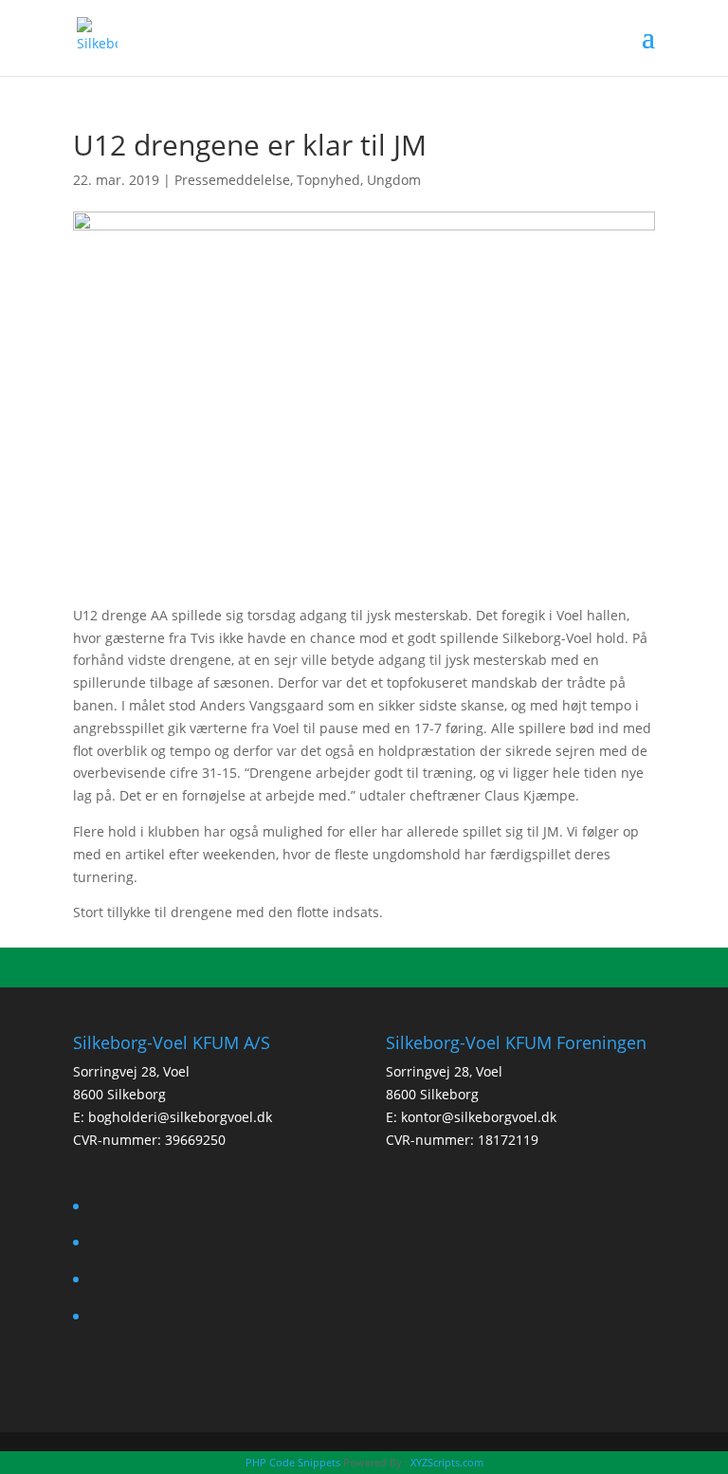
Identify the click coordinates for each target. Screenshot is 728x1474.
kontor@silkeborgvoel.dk (478, 1117)
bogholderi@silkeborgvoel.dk (180, 1117)
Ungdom (394, 180)
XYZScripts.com (446, 1462)
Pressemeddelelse (232, 180)
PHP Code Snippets (293, 1462)
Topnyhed (328, 180)
